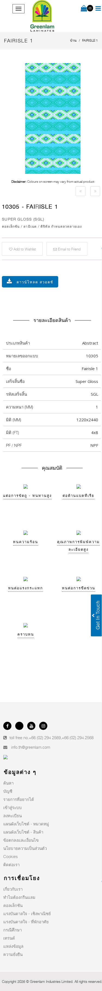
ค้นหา (8, 783)
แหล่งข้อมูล (13, 946)
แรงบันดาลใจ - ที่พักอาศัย (26, 921)
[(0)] (84, 8)
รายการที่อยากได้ (18, 799)
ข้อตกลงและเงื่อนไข (21, 840)
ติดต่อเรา (11, 864)
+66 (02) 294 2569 (45, 737)
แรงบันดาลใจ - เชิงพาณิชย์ (27, 913)
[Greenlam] (43, 16)
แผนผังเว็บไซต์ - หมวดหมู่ (26, 823)
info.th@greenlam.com (30, 747)
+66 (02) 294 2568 (78, 737)
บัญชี (7, 791)
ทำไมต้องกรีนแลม (19, 897)
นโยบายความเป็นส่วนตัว (25, 848)
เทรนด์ (9, 938)
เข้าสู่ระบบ (12, 807)
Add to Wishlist (24, 249)
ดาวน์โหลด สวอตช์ (35, 282)
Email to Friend (69, 249)
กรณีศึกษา (12, 929)
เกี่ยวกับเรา (13, 889)
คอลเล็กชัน (13, 905)
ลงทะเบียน (12, 815)
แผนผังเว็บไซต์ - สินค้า (23, 831)
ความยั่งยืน (13, 954)
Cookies (10, 856)
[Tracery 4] (80, 191)
